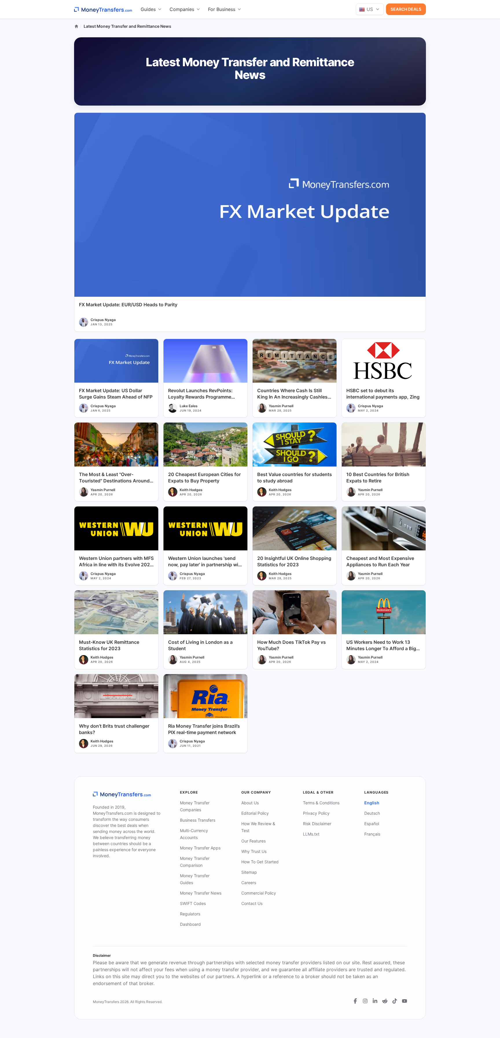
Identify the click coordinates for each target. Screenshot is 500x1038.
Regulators (190, 913)
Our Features (253, 840)
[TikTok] (394, 1001)
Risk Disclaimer (317, 823)
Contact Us (251, 903)
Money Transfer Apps (200, 847)
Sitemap (249, 872)
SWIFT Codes (193, 903)
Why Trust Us (253, 851)
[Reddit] (384, 1001)
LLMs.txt (311, 833)
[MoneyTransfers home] (103, 9)
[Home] (76, 26)
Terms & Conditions (321, 802)
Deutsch (372, 813)
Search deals (406, 9)
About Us (250, 802)
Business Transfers (197, 820)
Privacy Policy (316, 813)
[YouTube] (404, 1001)
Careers (248, 882)
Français (372, 833)
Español (371, 823)
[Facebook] (355, 1001)
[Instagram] (365, 1001)
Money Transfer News (200, 892)
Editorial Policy (255, 813)
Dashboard (190, 924)
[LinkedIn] (375, 1001)
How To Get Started (260, 861)
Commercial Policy (258, 892)
